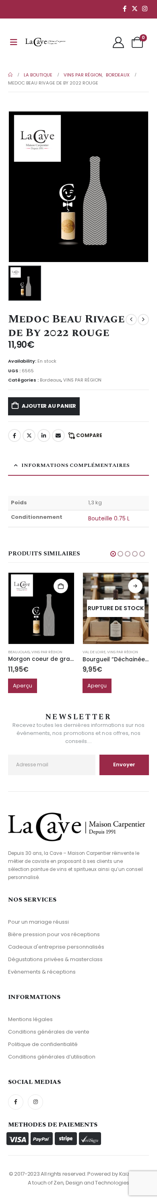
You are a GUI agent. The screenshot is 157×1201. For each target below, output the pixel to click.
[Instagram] (144, 8)
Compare (89, 435)
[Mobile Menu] (14, 42)
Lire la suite (135, 586)
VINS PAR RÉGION (82, 380)
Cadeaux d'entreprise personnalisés (56, 947)
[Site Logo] (45, 42)
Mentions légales (30, 1019)
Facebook (14, 435)
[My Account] (118, 42)
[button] (113, 554)
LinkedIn (43, 435)
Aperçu (22, 685)
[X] (134, 8)
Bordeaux (50, 380)
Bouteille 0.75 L (109, 518)
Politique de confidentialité (43, 1044)
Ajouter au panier (49, 406)
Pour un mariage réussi (38, 922)
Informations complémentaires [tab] (75, 465)
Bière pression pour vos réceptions (54, 934)
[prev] (131, 319)
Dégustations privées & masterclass (55, 959)
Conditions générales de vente (48, 1032)
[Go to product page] (41, 608)
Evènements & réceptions (42, 972)
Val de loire (94, 651)
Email (58, 435)
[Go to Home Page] (10, 75)
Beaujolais (19, 651)
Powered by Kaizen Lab (116, 1174)
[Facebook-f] (15, 1102)
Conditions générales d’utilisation (51, 1057)
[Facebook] (124, 8)
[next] (143, 319)
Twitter (29, 435)
